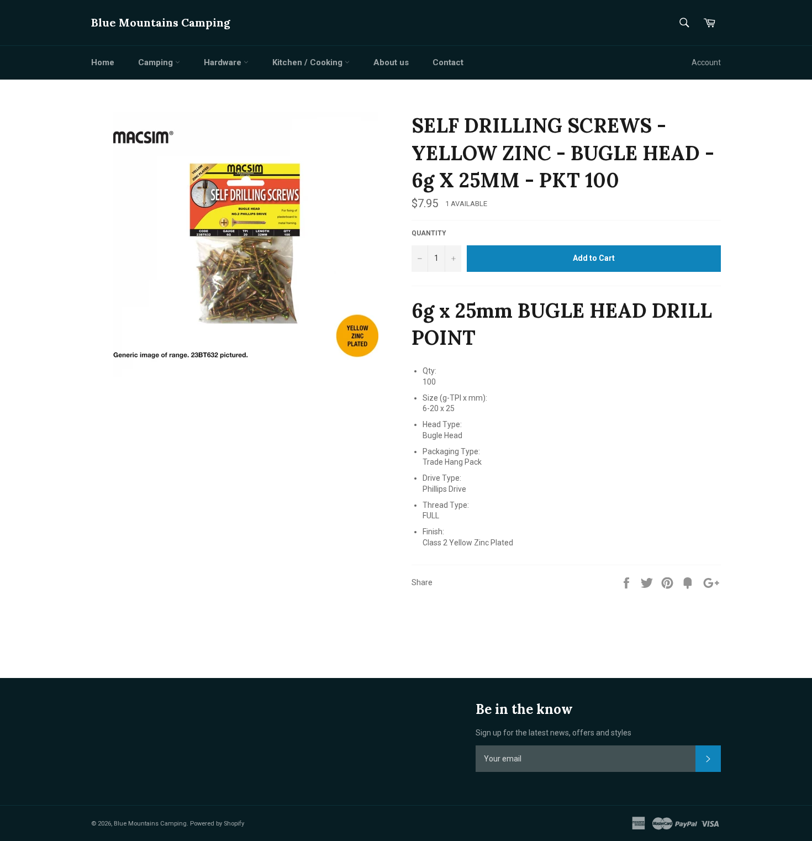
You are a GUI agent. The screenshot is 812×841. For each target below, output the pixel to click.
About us (391, 62)
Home (102, 62)
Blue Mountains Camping (160, 22)
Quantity (429, 233)
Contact (448, 62)
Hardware (224, 62)
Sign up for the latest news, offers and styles (553, 732)
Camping (156, 62)
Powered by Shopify (217, 823)
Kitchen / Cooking (308, 62)
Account (706, 62)
